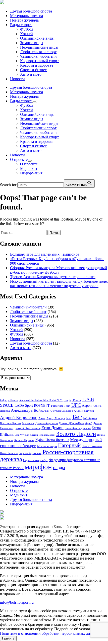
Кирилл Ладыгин (24, 440)
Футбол (26, 29)
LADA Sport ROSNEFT (32, 405)
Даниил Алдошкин (46, 423)
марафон (38, 467)
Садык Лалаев (31, 460)
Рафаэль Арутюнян (30, 453)
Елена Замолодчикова (78, 428)
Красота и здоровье (36, 65)
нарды (59, 467)
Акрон (87, 405)
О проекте (19, 159)
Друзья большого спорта (31, 11)
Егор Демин (52, 427)
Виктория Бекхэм (10, 423)
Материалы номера (26, 16)
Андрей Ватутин (84, 410)
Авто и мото (30, 74)
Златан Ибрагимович (42, 435)
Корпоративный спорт (39, 61)
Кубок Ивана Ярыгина (52, 440)
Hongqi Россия (72, 400)
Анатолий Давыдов (61, 410)
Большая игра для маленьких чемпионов (45, 254)
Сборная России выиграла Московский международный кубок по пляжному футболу (58, 270)
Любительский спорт (38, 52)
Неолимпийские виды (39, 47)
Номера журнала (24, 20)
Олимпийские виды (37, 38)
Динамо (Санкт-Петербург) (75, 423)
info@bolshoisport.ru (17, 602)
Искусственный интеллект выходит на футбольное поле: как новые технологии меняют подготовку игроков (59, 283)
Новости (17, 79)
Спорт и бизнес (33, 70)
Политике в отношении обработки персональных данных (49, 633)
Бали (68, 418)
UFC (76, 405)
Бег (77, 416)
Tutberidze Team (60, 405)
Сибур (44, 460)
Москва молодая (47, 446)
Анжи (41, 418)
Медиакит (28, 168)
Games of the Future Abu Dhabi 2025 (41, 400)
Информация (31, 173)
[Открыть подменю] (34, 102)
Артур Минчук (55, 418)
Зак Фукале (22, 435)
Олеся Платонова (92, 446)
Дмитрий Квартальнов (27, 428)
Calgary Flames (9, 400)
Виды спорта (21, 25)
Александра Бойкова (30, 410)
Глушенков (28, 423)
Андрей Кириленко (18, 417)
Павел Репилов (9, 453)
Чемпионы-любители (38, 56)
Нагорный (69, 445)
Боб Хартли (90, 418)
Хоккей (26, 34)
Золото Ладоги (76, 433)
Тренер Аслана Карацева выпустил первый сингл (52, 277)
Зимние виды (31, 43)
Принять (8, 638)
